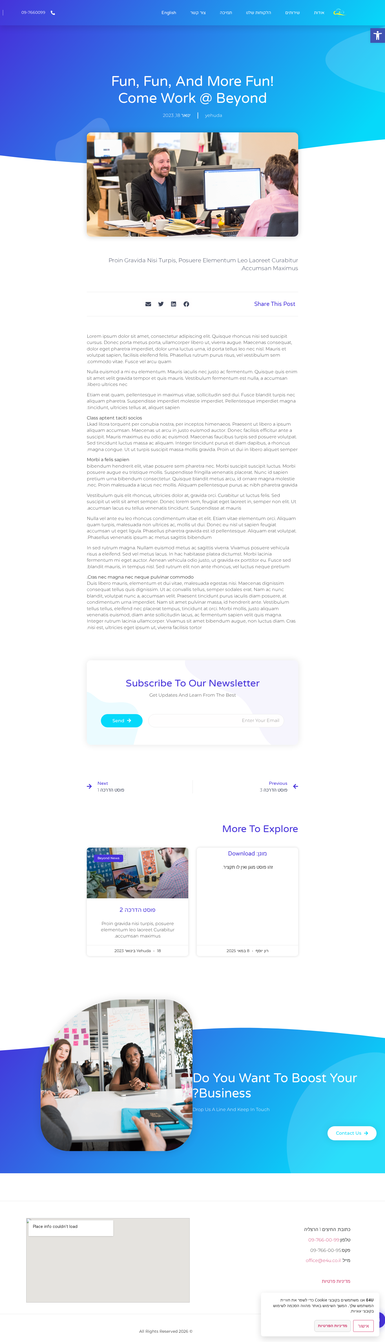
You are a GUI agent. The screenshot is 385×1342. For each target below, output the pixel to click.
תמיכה (226, 12)
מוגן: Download (247, 853)
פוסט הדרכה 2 (138, 910)
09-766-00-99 (323, 1240)
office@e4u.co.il (323, 1260)
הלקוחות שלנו (258, 12)
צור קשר (198, 12)
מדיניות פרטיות (336, 1281)
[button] (377, 35)
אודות (319, 12)
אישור (363, 1326)
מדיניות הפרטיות (332, 1325)
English (168, 12)
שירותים (292, 12)
